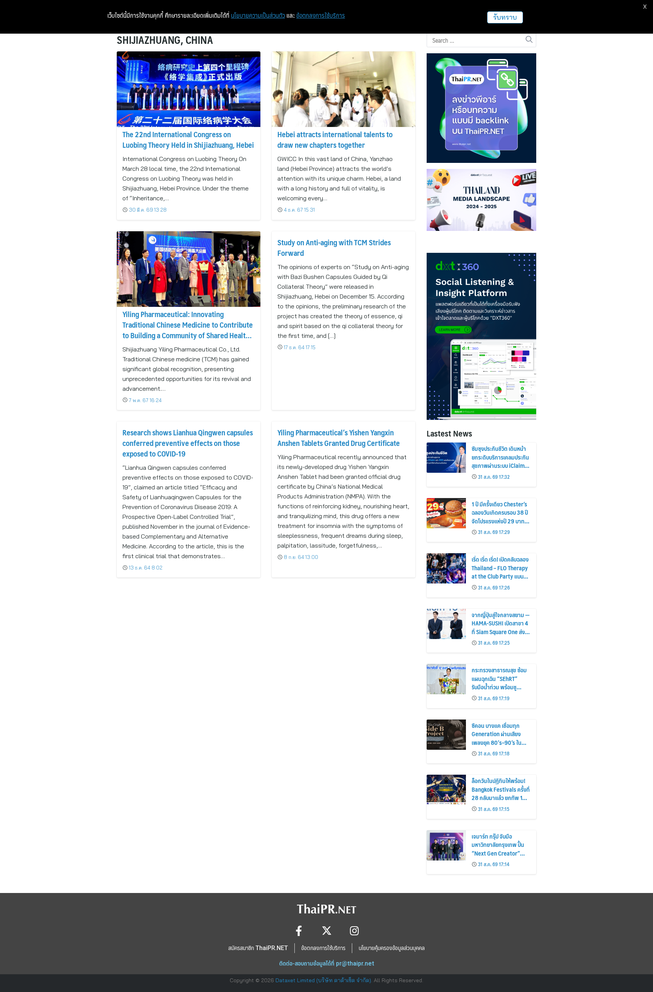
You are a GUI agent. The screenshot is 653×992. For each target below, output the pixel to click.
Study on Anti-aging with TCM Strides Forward (334, 247)
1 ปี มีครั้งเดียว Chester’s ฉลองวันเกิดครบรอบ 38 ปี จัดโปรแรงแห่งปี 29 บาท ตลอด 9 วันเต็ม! (500, 516)
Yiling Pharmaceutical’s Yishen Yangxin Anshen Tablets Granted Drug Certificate (338, 437)
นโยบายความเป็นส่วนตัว (258, 15)
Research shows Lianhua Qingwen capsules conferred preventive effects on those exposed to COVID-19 (187, 443)
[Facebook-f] (299, 930)
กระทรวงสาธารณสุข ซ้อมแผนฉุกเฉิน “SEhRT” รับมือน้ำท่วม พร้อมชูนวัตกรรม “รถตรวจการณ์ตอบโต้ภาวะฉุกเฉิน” (500, 687)
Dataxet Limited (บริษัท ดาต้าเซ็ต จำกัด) (323, 980)
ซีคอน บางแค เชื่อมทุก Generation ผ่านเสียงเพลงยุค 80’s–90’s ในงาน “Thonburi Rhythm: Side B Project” (500, 742)
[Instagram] (355, 930)
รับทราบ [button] (505, 17)
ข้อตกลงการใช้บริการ (320, 15)
